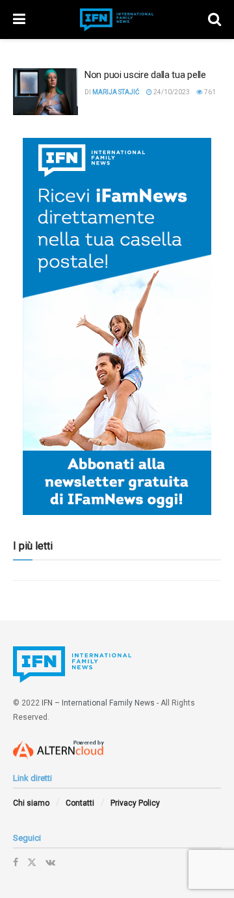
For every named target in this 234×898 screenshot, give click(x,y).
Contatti (80, 803)
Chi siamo (31, 803)
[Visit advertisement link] (117, 326)
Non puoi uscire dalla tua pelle (145, 75)
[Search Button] (214, 19)
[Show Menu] (19, 19)
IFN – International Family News (98, 702)
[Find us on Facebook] (15, 862)
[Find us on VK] (50, 862)
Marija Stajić (116, 92)
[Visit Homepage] (117, 19)
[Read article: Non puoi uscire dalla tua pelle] (45, 91)
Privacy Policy (135, 803)
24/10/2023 (171, 92)
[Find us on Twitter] (31, 862)
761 (209, 92)
